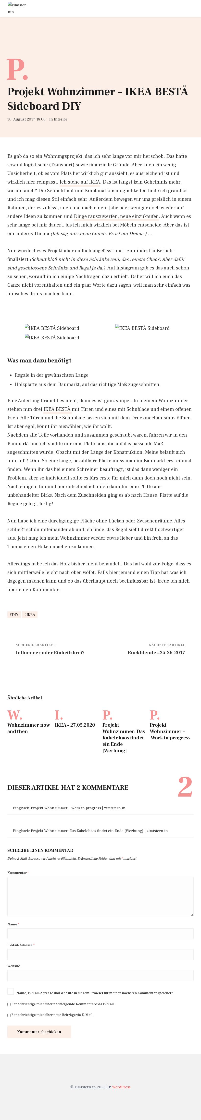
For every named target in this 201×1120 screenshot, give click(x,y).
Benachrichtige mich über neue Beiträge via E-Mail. (52, 1015)
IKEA (31, 614)
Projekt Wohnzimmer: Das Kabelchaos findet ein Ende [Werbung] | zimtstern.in (99, 830)
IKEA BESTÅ (57, 409)
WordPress (121, 1087)
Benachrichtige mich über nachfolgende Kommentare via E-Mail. (63, 1004)
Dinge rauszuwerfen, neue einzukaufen (116, 216)
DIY (15, 614)
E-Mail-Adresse (21, 945)
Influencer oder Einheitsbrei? (50, 653)
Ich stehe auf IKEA (80, 182)
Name (13, 924)
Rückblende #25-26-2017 (156, 653)
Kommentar (18, 873)
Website (13, 966)
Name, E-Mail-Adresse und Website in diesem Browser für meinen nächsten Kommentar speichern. (95, 993)
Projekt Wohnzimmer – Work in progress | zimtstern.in (78, 808)
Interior (60, 119)
